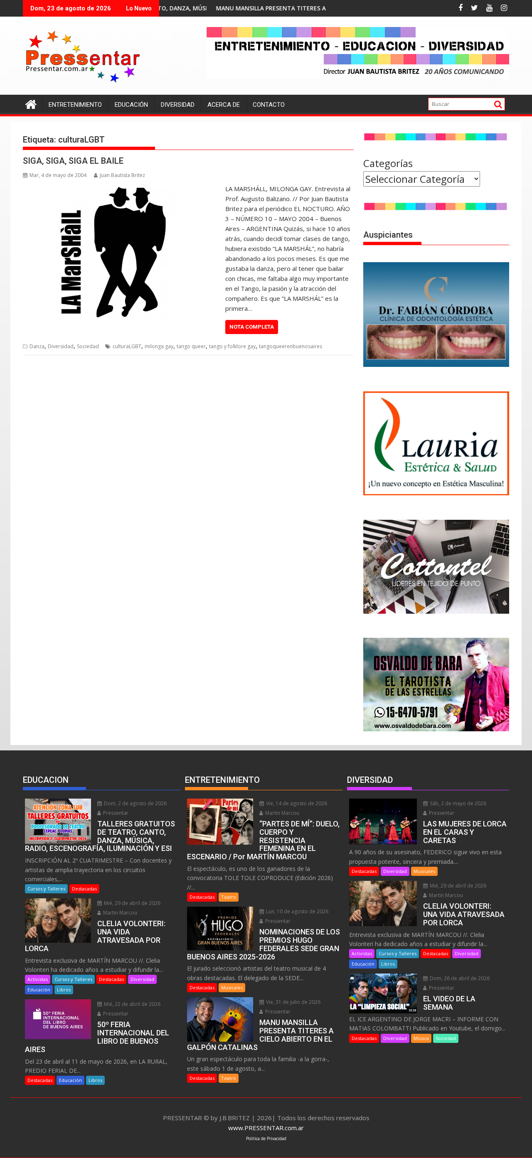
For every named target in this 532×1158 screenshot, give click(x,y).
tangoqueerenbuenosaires (290, 346)
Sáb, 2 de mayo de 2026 (457, 803)
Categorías (388, 163)
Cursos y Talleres (46, 888)
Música (421, 1038)
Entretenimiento (75, 104)
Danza (37, 346)
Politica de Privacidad (266, 1138)
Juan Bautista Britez (122, 175)
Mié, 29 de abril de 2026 (131, 903)
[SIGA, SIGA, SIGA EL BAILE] (122, 188)
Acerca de (223, 104)
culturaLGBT (127, 346)
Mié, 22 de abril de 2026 (131, 1004)
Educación (131, 104)
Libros (64, 989)
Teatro (228, 897)
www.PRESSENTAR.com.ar (266, 1128)
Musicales (232, 987)
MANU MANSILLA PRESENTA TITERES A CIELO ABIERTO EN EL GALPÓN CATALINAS (283, 8)
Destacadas (84, 888)
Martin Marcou (119, 912)
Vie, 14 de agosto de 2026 (296, 803)
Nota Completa (251, 327)
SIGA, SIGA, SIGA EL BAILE (73, 161)
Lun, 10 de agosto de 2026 (296, 911)
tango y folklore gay (232, 346)
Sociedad (88, 346)
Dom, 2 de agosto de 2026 (135, 803)
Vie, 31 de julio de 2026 (292, 1002)
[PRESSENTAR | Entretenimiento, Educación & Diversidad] (31, 103)
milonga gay (159, 346)
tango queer (191, 346)
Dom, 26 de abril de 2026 (459, 978)
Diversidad (178, 104)
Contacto (269, 104)
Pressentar (115, 812)
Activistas (37, 979)
